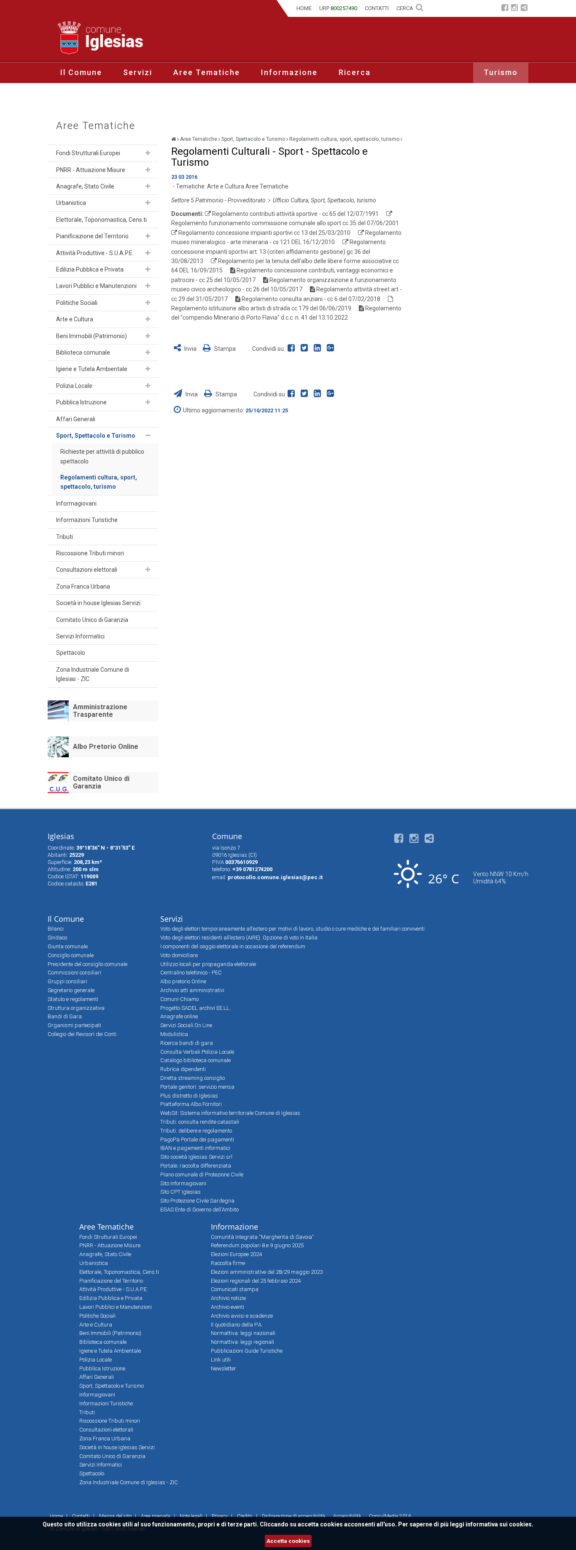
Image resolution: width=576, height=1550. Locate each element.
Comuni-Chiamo (179, 999)
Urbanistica (71, 202)
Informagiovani (76, 503)
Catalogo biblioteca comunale (195, 1060)
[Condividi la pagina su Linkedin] (319, 348)
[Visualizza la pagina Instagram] (514, 8)
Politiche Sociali (76, 302)
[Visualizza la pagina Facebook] (504, 8)
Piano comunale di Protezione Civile (201, 1174)
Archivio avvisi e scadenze (242, 1316)
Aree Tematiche (206, 72)
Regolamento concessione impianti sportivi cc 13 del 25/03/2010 (264, 232)
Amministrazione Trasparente (100, 710)
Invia (190, 348)
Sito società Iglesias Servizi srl (196, 1157)
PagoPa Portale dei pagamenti (197, 1139)
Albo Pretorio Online (105, 747)
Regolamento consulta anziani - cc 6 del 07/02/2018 (311, 299)
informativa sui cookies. (499, 1524)
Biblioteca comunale (83, 352)
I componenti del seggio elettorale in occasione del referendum (232, 946)
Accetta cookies (288, 1541)
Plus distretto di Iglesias (189, 1096)
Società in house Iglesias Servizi (98, 603)
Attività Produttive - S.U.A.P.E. (95, 253)
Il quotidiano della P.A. (237, 1324)
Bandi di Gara (65, 1016)
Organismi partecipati (74, 1025)
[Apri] (148, 153)
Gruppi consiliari (67, 981)
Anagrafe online (179, 1016)
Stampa (224, 348)
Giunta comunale (68, 946)
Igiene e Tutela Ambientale (91, 369)
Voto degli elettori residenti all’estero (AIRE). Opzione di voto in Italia (239, 937)
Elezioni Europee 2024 (236, 1254)
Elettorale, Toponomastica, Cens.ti (101, 219)
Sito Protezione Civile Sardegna (197, 1200)
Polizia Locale (74, 385)
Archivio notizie (228, 1298)
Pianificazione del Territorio (92, 236)
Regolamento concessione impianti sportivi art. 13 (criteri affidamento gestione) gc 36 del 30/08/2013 (278, 251)
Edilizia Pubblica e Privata (90, 269)
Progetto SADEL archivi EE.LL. (195, 1008)
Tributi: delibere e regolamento (196, 1131)
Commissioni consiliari (74, 972)
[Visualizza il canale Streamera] (524, 8)
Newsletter (223, 1368)
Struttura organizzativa (76, 1008)
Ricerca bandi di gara (186, 1043)
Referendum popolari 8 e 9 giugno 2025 (257, 1245)
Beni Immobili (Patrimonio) (91, 336)
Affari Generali (75, 419)
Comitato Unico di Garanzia (92, 619)
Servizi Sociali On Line (186, 1025)
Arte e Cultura (74, 319)
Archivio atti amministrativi (192, 990)
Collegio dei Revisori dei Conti (82, 1034)
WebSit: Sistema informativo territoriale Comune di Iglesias (230, 1113)
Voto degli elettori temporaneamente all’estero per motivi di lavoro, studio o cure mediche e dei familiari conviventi (292, 929)
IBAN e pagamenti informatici (195, 1148)
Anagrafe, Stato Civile (85, 186)
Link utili (221, 1359)
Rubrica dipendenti (183, 1069)
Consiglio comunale (71, 955)
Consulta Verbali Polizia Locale (197, 1052)
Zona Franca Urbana (83, 586)
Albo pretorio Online (183, 981)
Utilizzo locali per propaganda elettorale (208, 964)
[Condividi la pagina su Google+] (331, 348)
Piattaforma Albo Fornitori (191, 1104)
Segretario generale (71, 990)
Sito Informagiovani (183, 1183)
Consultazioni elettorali (86, 569)
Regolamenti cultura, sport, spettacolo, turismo (98, 482)
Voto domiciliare (179, 955)
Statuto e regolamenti (73, 999)
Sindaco (57, 937)
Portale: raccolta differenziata (195, 1165)
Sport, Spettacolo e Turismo (95, 435)
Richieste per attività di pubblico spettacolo (102, 456)
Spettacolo (70, 652)
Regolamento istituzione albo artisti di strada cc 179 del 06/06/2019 (261, 308)
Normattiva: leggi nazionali (243, 1333)
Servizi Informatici (80, 636)
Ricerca (355, 72)
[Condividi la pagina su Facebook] (293, 348)
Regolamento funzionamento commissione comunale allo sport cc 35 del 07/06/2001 (285, 223)
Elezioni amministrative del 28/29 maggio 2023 (267, 1272)
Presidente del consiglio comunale (87, 964)
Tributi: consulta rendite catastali (199, 1122)
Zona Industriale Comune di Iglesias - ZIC (92, 674)
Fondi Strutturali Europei (88, 153)
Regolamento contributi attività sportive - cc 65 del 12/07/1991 (295, 213)
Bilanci (56, 929)
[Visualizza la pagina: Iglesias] (173, 139)
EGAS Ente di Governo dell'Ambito (199, 1209)
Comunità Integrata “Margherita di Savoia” (262, 1237)
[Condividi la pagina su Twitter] (306, 348)
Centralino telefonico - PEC (191, 972)
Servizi (137, 72)
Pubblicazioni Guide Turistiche (247, 1351)
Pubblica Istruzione (81, 402)
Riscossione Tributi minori (90, 553)
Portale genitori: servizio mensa (197, 1087)
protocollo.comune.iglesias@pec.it (275, 877)
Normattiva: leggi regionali (242, 1342)
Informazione (289, 72)
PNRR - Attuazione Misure (90, 170)
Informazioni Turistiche (87, 520)
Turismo (501, 72)
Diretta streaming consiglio (192, 1078)
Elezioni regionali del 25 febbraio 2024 (256, 1281)
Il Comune (81, 72)
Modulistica (174, 1034)
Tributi (64, 536)
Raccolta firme (228, 1263)
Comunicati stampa (234, 1289)
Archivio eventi (227, 1307)
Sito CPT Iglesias (180, 1192)
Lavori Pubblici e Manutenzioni (96, 286)
